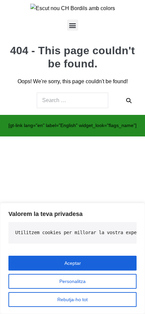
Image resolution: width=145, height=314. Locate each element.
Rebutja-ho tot (72, 299)
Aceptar (72, 263)
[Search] (129, 100)
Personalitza (72, 281)
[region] (72, 258)
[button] (72, 25)
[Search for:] (72, 100)
